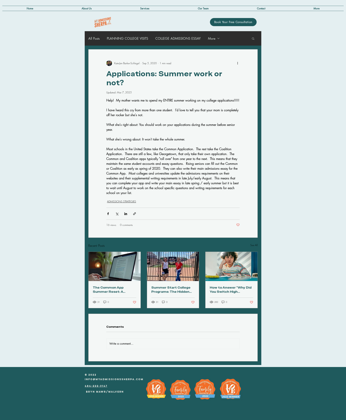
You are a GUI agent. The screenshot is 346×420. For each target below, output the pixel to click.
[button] (316, 8)
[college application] (114, 266)
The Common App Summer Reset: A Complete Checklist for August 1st (113, 289)
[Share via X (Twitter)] (117, 213)
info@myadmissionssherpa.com (114, 379)
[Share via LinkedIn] (125, 213)
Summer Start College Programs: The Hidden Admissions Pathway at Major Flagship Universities (171, 289)
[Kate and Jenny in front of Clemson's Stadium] (173, 266)
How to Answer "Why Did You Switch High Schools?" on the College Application (231, 289)
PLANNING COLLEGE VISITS (127, 38)
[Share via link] (134, 213)
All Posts (94, 38)
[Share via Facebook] (108, 213)
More (211, 38)
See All (254, 245)
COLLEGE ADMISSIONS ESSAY (178, 38)
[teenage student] (231, 266)
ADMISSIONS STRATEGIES (121, 201)
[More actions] (237, 63)
